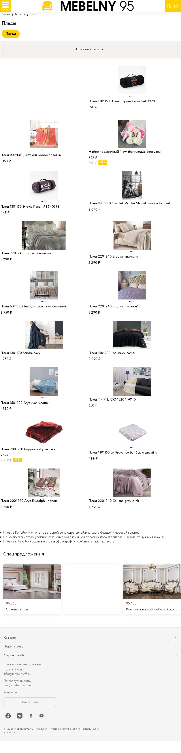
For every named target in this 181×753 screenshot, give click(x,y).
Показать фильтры (90, 49)
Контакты (10, 692)
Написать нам (30, 702)
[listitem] (32, 589)
